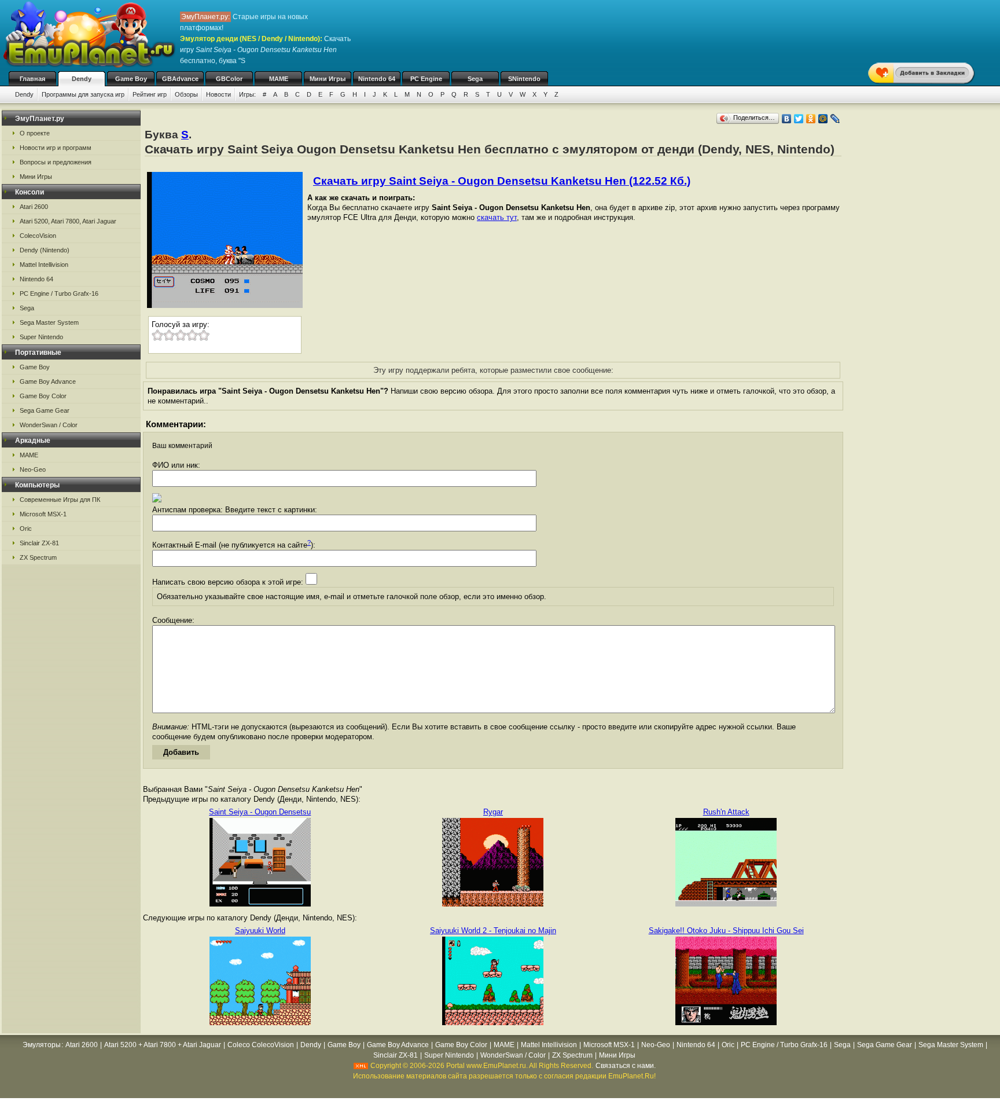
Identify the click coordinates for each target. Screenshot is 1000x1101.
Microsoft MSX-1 (43, 514)
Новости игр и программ (55, 147)
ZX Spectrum (38, 557)
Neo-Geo (33, 469)
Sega (475, 78)
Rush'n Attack (726, 812)
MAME (278, 78)
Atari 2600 (34, 206)
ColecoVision (38, 235)
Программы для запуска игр (83, 94)
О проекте (35, 133)
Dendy (81, 78)
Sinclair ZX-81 (39, 543)
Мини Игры (327, 78)
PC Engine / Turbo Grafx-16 (59, 293)
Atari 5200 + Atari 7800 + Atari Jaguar (162, 1045)
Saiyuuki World (260, 930)
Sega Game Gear (44, 410)
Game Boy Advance (48, 381)
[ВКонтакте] (787, 118)
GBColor (229, 78)
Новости (218, 94)
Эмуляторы (42, 1045)
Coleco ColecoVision (260, 1045)
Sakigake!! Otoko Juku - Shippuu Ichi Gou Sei (726, 930)
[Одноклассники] (811, 118)
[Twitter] (799, 118)
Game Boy (131, 78)
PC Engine (426, 78)
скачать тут (497, 217)
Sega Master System (49, 322)
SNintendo (524, 78)
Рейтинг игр (150, 94)
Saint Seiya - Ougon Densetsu (260, 812)
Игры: (247, 94)
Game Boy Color (43, 395)
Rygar (493, 812)
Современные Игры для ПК (60, 499)
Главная (32, 78)
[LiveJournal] (835, 118)
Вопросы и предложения (55, 162)
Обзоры (186, 94)
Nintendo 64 (376, 78)
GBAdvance (180, 78)
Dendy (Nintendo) (44, 250)
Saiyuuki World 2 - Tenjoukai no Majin (493, 930)
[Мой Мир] (823, 118)
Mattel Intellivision (44, 264)
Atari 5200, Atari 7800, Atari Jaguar (68, 221)
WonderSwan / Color (49, 424)
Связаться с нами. (625, 1066)
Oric (26, 528)
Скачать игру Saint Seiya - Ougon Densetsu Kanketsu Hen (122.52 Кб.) (501, 181)
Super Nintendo (41, 336)
